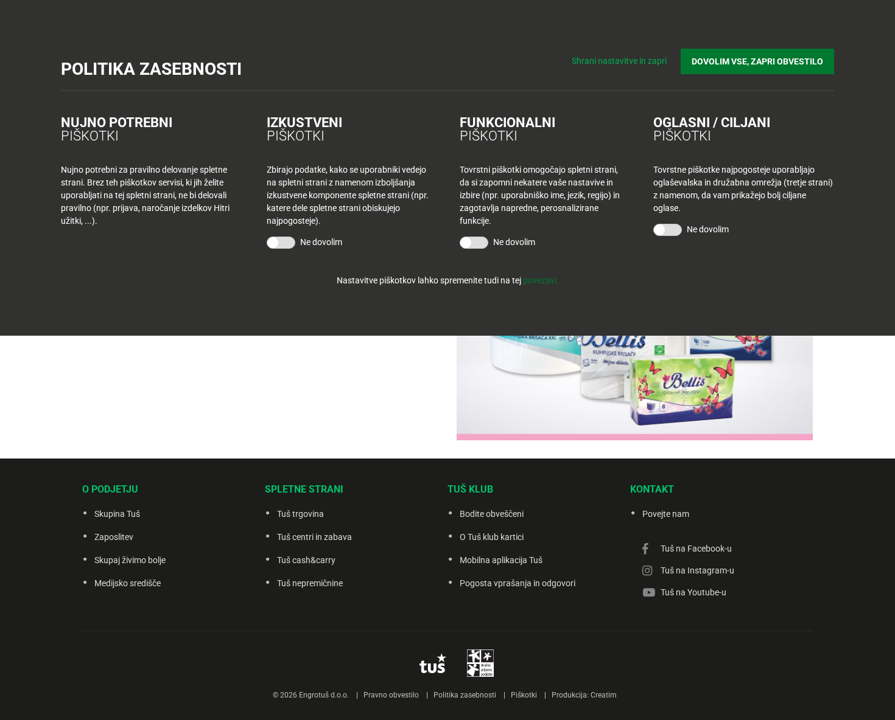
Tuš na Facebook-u (696, 548)
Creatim (604, 695)
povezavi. (541, 280)
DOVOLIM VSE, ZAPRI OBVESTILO (757, 61)
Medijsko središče (127, 583)
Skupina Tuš (117, 514)
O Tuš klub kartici (492, 537)
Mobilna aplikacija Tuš (501, 560)
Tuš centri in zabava (314, 537)
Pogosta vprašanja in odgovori (517, 583)
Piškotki (524, 695)
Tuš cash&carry (306, 560)
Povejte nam (665, 514)
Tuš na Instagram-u (697, 570)
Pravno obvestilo (391, 695)
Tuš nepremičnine (310, 583)
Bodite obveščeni (492, 514)
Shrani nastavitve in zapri (619, 61)
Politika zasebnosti (464, 695)
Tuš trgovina (300, 514)
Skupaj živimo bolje (130, 560)
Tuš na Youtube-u (693, 592)
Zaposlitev (113, 537)
